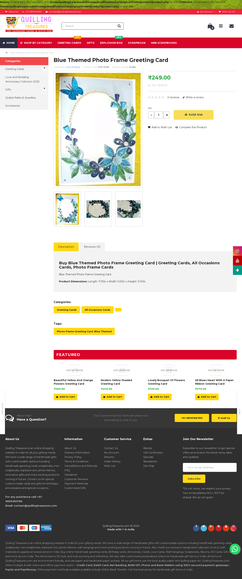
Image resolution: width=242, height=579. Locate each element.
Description (66, 246)
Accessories (12, 105)
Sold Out (195, 114)
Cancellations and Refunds (80, 465)
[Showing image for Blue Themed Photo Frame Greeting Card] (98, 209)
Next (239, 412)
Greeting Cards (69, 41)
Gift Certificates (153, 452)
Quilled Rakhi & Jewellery (20, 97)
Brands (147, 448)
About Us (70, 448)
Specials (148, 457)
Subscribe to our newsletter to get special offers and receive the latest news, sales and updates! (209, 453)
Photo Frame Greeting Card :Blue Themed (84, 331)
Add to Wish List (161, 127)
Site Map (148, 465)
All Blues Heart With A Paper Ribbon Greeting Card (214, 382)
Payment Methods (76, 483)
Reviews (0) (92, 246)
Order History (112, 461)
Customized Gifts (75, 488)
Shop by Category (37, 42)
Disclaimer (70, 474)
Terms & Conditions (76, 461)
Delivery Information (77, 452)
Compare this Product (193, 127)
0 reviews (173, 97)
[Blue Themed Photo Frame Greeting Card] (67, 209)
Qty (150, 108)
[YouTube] (226, 526)
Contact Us (111, 448)
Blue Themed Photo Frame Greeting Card (32, 52)
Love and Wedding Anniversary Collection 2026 (22, 79)
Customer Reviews (76, 479)
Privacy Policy (73, 457)
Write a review (194, 97)
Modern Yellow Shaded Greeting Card (116, 382)
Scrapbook (137, 42)
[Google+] (211, 526)
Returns (109, 457)
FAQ (67, 470)
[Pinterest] (218, 526)
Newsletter (150, 461)
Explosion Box (111, 41)
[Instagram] (233, 526)
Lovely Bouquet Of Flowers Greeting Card (166, 382)
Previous (2, 409)
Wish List (109, 465)
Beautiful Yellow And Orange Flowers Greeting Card (73, 382)
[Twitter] (204, 526)
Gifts (91, 42)
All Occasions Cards (97, 309)
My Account (111, 452)
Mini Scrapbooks (164, 42)
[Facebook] (196, 526)
